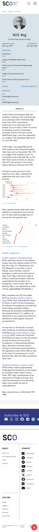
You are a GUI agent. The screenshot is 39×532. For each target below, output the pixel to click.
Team (4, 460)
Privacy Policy (22, 526)
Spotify (29, 462)
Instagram (30, 484)
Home (4, 11)
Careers (5, 463)
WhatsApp (30, 453)
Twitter (28, 475)
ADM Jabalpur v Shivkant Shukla (18, 258)
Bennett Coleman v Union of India (18, 365)
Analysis (5, 509)
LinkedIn (29, 471)
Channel (5, 512)
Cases (4, 502)
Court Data (6, 516)
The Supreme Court (9, 456)
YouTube (29, 466)
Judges (10, 11)
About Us (5, 453)
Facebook (29, 479)
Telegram (29, 458)
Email (28, 488)
